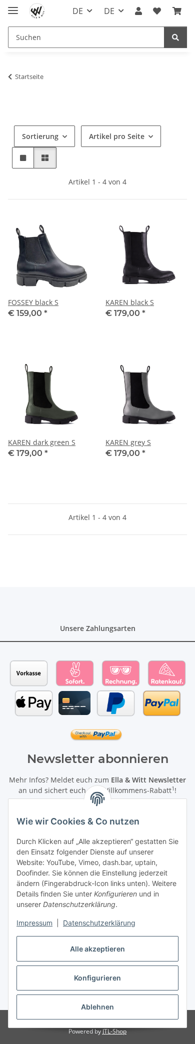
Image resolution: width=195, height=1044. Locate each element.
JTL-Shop (114, 1031)
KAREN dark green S (42, 442)
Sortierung (40, 136)
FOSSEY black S (33, 302)
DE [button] (77, 11)
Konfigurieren (97, 978)
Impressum (34, 922)
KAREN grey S (128, 442)
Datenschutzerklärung (99, 922)
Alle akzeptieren (97, 948)
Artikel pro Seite (116, 136)
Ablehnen (97, 1006)
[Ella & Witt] (37, 11)
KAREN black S (130, 302)
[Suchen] (175, 37)
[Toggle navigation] (13, 6)
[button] (139, 11)
